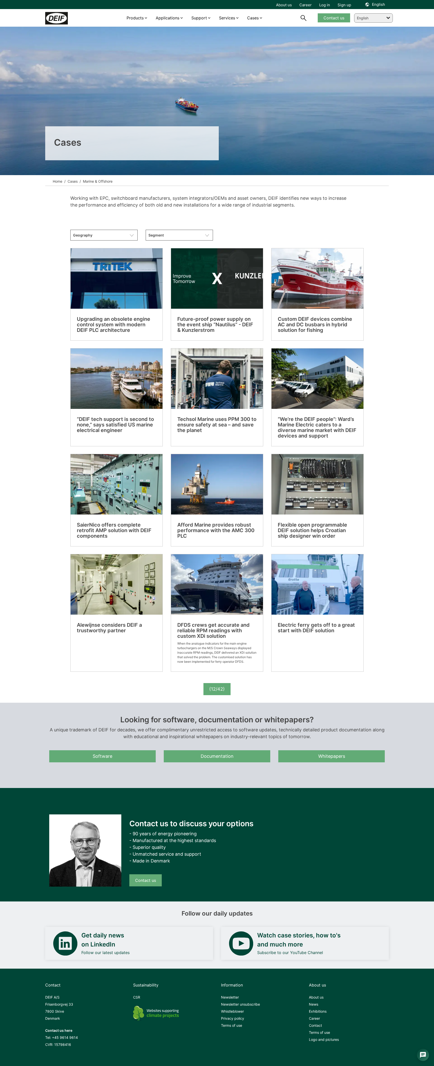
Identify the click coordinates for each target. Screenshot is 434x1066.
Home (57, 181)
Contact (315, 1025)
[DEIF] (67, 18)
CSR (136, 997)
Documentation (217, 756)
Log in (324, 5)
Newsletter (230, 997)
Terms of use (231, 1025)
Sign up (344, 5)
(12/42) (217, 689)
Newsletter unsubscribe (240, 1004)
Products (135, 17)
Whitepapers (331, 756)
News (313, 1004)
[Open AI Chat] (423, 1055)
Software (102, 756)
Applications (167, 17)
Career (314, 1018)
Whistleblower (232, 1011)
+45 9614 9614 (65, 1037)
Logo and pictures (324, 1039)
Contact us (145, 880)
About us (316, 997)
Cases (72, 181)
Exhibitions (318, 1011)
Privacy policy (232, 1018)
